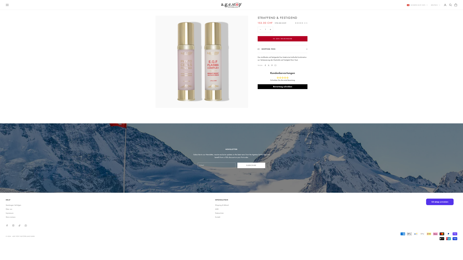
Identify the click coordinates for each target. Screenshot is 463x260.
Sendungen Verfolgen (13, 205)
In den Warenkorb (282, 39)
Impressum (10, 213)
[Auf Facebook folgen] (7, 225)
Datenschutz (219, 213)
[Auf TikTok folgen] (19, 225)
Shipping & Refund (222, 205)
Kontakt (217, 217)
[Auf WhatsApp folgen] (26, 225)
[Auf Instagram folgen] (13, 225)
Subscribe (251, 165)
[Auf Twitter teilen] (269, 65)
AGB (216, 209)
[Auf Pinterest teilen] (272, 65)
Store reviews (10, 217)
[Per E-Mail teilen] (275, 65)
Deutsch (434, 5)
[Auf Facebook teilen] (265, 65)
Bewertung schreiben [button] (282, 86)
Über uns (9, 209)
